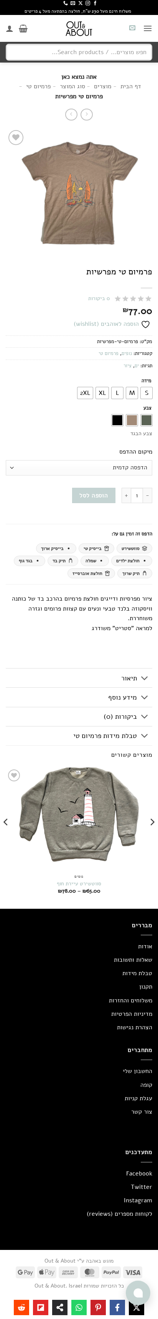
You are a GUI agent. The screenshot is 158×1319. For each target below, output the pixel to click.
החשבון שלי (137, 1071)
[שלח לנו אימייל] (73, 3)
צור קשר (141, 1112)
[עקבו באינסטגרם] (88, 3)
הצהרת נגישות (134, 1027)
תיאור (129, 678)
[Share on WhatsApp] (79, 1307)
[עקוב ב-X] (80, 3)
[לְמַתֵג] (144, 678)
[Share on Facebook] (117, 1307)
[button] (147, 28)
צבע (147, 408)
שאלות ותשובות (133, 960)
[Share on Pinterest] (98, 1307)
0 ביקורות (99, 298)
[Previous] (151, 837)
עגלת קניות (138, 1098)
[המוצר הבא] (86, 115)
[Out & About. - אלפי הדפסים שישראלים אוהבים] (79, 28)
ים (137, 365)
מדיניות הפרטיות (131, 1014)
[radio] (146, 393)
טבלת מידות (137, 973)
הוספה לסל (93, 495)
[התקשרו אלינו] (65, 3)
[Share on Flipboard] (40, 1307)
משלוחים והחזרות (130, 1000)
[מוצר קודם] (71, 115)
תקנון (145, 986)
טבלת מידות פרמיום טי (105, 735)
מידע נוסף (122, 697)
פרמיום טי (108, 353)
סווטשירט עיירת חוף (79, 883)
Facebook (139, 1173)
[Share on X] (136, 1307)
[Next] (6, 837)
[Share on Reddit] (21, 1307)
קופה (146, 1085)
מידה (146, 381)
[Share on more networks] (59, 1307)
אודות (145, 946)
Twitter (141, 1187)
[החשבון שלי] (9, 28)
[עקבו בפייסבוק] (95, 3)
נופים (127, 353)
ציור (127, 365)
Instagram (138, 1200)
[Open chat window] (138, 1293)
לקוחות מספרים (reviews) (119, 1214)
